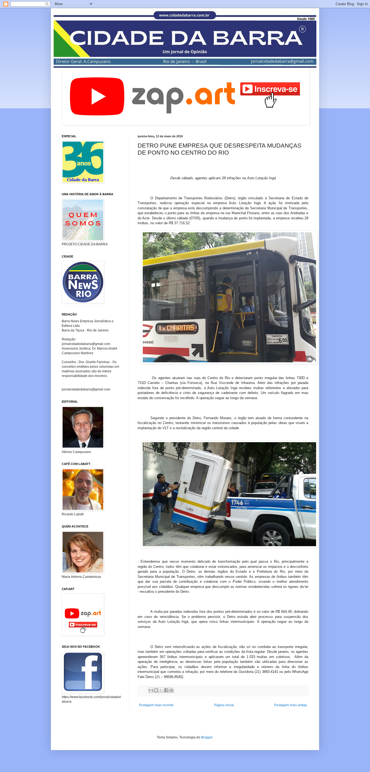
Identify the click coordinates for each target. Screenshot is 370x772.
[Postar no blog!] (156, 690)
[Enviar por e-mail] (151, 690)
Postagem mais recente (156, 705)
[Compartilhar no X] (161, 690)
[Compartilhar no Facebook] (166, 690)
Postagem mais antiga (290, 705)
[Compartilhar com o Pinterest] (171, 690)
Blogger (206, 737)
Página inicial (224, 705)
